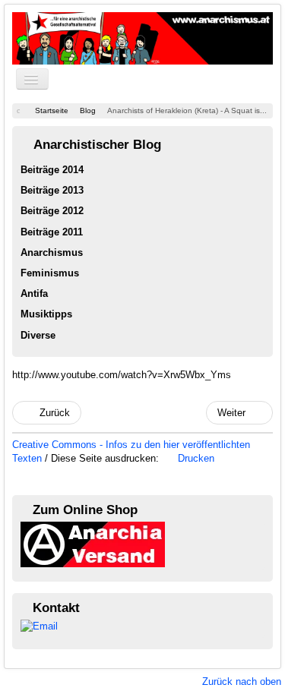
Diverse (38, 335)
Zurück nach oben (241, 681)
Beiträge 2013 (52, 190)
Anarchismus (52, 252)
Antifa (34, 293)
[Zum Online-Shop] (93, 543)
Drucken (194, 458)
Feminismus (50, 273)
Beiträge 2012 (52, 210)
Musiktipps (46, 314)
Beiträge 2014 (52, 169)
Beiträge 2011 (52, 232)
